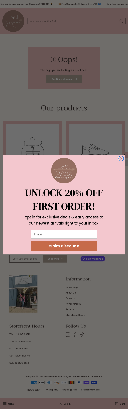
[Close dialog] (121, 158)
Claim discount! (64, 246)
